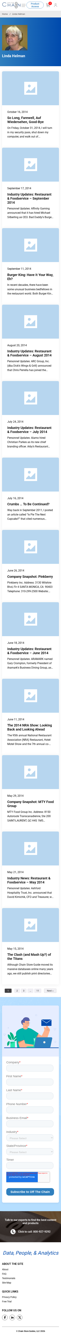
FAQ (4, 1273)
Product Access (35, 5)
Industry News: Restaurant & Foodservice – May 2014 (28, 880)
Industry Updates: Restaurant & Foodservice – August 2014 (29, 353)
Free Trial (7, 1301)
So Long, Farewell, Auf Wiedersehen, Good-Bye (25, 120)
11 (37, 990)
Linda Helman (18, 14)
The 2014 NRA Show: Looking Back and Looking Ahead (29, 727)
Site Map (6, 1282)
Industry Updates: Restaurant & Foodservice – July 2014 (29, 430)
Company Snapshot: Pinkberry (30, 577)
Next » (50, 990)
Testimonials (8, 1278)
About (5, 1269)
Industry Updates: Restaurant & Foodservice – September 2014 (29, 198)
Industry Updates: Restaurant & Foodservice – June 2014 (29, 651)
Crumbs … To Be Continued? (28, 504)
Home (5, 14)
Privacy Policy (9, 1297)
